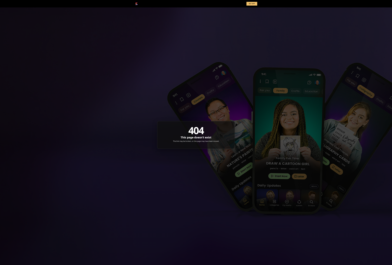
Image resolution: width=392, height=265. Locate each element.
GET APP (252, 3)
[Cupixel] (136, 3)
